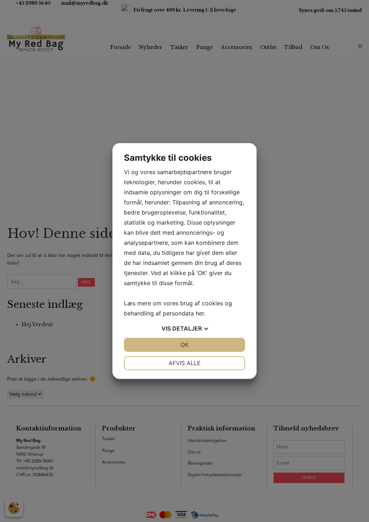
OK (184, 344)
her (200, 313)
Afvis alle (185, 363)
